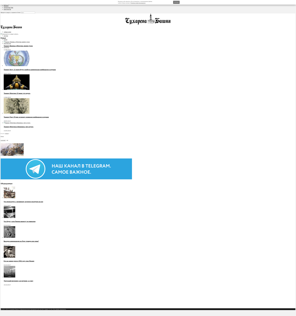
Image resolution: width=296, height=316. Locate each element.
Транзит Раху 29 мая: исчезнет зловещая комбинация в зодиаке (26, 117)
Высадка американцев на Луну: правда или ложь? (21, 241)
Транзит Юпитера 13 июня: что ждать (17, 93)
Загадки (6, 36)
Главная (6, 133)
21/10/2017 (3, 140)
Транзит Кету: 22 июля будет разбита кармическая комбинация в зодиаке (30, 70)
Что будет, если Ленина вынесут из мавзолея (19, 221)
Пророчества (8, 7)
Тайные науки (7, 32)
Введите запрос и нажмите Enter (10, 12)
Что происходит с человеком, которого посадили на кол (23, 202)
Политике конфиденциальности (138, 3)
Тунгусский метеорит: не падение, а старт (18, 281)
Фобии (6, 6)
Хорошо (176, 2)
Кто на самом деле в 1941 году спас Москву (19, 261)
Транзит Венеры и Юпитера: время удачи (18, 46)
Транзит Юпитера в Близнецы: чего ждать (18, 127)
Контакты (7, 9)
